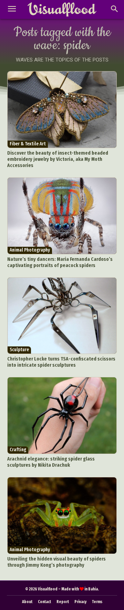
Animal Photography (30, 250)
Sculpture (19, 350)
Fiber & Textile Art (28, 144)
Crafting (18, 450)
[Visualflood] (62, 9)
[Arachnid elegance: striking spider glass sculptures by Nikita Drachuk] (62, 415)
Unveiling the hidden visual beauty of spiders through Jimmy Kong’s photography (56, 562)
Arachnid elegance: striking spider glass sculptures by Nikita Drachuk (51, 462)
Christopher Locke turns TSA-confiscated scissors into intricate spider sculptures (61, 362)
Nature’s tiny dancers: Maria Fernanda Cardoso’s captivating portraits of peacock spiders (60, 262)
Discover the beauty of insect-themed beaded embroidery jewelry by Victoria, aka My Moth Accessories (57, 159)
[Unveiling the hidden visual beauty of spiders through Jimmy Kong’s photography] (62, 515)
